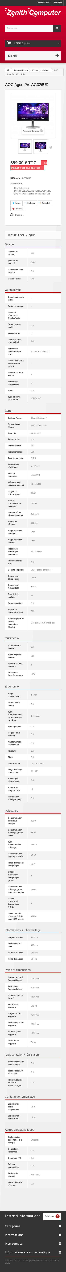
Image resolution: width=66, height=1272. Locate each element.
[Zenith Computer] (33, 12)
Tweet (17, 203)
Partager (30, 203)
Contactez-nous (43, 3)
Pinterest (18, 209)
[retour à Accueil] (8, 70)
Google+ (46, 203)
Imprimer (19, 215)
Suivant (50, 147)
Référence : (15, 178)
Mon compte (14, 1243)
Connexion (57, 3)
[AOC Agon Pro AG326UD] (25, 147)
